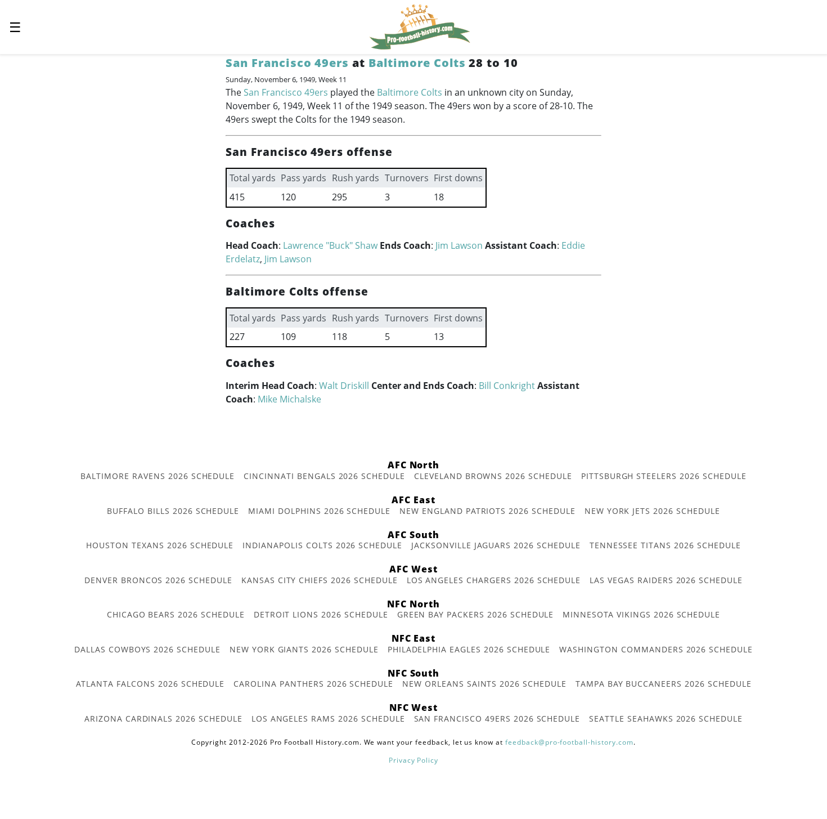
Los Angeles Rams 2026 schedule (328, 718)
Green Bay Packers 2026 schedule (475, 614)
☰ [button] (15, 26)
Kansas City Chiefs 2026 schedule (319, 580)
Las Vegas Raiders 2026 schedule (666, 580)
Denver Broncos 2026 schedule (158, 580)
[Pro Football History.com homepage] (419, 26)
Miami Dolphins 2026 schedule (319, 510)
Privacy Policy (413, 760)
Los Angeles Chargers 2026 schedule (494, 580)
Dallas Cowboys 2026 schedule (147, 649)
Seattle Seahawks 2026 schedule (666, 718)
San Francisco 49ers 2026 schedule (497, 718)
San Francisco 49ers (287, 62)
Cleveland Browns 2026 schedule (493, 476)
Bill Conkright (507, 385)
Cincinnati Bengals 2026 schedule (324, 476)
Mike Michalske (289, 399)
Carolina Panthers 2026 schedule (313, 683)
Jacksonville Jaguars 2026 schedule (496, 545)
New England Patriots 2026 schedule (487, 510)
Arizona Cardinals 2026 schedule (163, 718)
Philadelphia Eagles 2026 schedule (469, 649)
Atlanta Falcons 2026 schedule (150, 683)
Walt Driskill (344, 385)
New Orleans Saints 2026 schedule (484, 683)
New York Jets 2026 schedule (652, 510)
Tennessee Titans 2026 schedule (665, 545)
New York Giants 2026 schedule (304, 649)
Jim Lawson (459, 245)
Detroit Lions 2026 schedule (321, 614)
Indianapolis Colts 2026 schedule (322, 545)
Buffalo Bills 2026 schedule (173, 510)
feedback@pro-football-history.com (569, 742)
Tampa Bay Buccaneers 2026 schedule (664, 683)
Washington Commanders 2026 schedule (656, 649)
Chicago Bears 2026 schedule (176, 614)
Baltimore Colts (416, 62)
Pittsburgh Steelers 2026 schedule (664, 476)
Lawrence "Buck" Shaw (330, 245)
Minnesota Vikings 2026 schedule (641, 614)
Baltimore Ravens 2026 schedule (157, 476)
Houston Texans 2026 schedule (159, 545)
